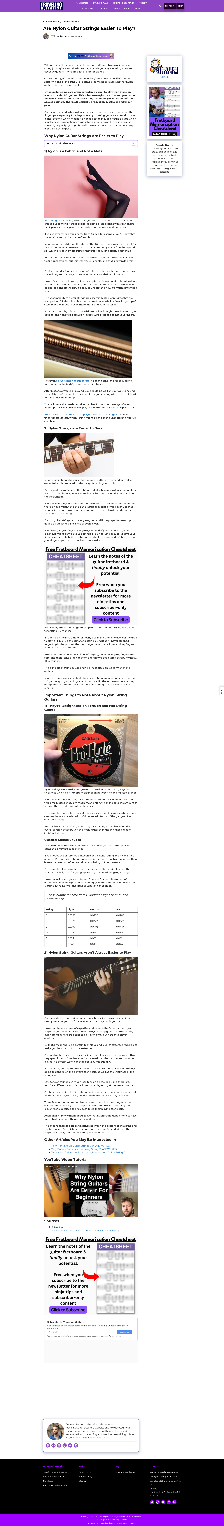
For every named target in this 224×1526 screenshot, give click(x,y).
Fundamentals (51, 21)
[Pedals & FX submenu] (95, 8)
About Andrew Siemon (54, 1476)
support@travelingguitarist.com (165, 1472)
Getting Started (70, 21)
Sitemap (82, 1481)
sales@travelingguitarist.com (163, 1476)
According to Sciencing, (58, 220)
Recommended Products (55, 1485)
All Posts (164, 77)
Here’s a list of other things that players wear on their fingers (81, 414)
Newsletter (48, 1481)
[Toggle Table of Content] (132, 144)
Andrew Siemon (74, 36)
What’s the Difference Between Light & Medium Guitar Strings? (88, 1152)
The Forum (170, 6)
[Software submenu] (111, 8)
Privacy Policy (85, 1472)
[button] (160, 6)
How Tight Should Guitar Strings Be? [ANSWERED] (81, 1145)
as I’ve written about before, (73, 380)
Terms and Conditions (124, 1472)
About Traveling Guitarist (55, 1472)
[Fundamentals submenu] (110, 3)
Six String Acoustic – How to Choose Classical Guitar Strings (85, 1230)
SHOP (180, 6)
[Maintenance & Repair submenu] (136, 3)
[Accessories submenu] (90, 3)
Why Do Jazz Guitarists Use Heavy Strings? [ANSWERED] (84, 1149)
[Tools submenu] (142, 8)
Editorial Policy (86, 1476)
